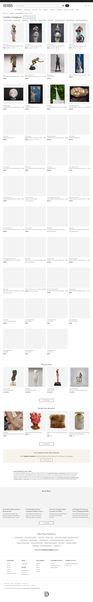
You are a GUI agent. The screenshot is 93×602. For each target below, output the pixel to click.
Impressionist (62, 473)
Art (40, 9)
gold (44, 477)
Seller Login (24, 572)
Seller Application (25, 570)
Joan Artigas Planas (18, 479)
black (47, 477)
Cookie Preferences (26, 585)
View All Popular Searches (46, 550)
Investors (38, 569)
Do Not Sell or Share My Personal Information (12, 585)
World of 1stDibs (69, 9)
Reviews (38, 571)
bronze (18, 480)
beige (52, 477)
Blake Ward (66, 477)
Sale (77, 9)
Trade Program (25, 563)
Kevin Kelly (26, 479)
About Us (38, 563)
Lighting (34, 9)
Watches (52, 9)
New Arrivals (18, 9)
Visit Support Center (55, 565)
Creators (9, 571)
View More (47, 400)
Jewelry (45, 9)
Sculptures (12, 13)
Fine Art (8, 567)
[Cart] (88, 5)
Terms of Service (34, 588)
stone (23, 480)
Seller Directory (25, 574)
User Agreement (18, 583)
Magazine (71, 563)
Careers (38, 567)
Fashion (59, 9)
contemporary (51, 473)
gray (49, 477)
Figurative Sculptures (19, 13)
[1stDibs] (8, 5)
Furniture (27, 9)
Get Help (53, 563)
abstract (56, 473)
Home (4, 13)
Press (37, 565)
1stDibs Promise (54, 567)
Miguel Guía (61, 477)
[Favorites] (85, 5)
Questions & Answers (11, 573)
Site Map (32, 585)
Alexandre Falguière (74, 477)
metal (15, 480)
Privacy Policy (24, 583)
